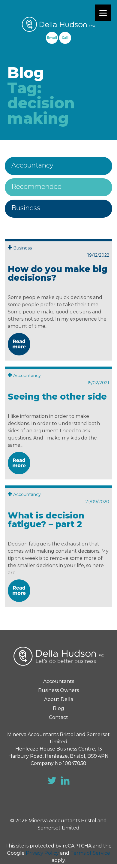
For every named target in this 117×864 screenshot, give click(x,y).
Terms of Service (90, 853)
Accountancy (32, 165)
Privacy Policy (42, 853)
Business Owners (58, 690)
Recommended (36, 187)
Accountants (58, 681)
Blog (58, 708)
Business (25, 208)
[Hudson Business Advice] (58, 24)
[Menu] (103, 13)
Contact (58, 717)
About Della (58, 699)
